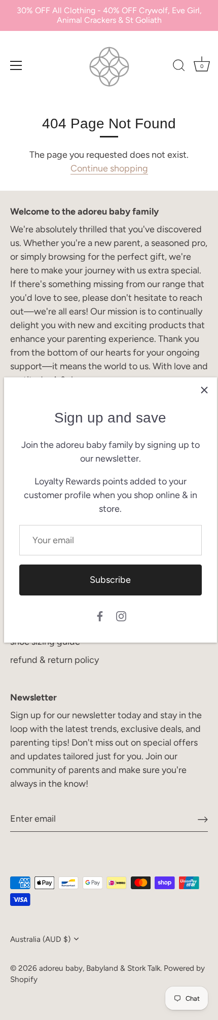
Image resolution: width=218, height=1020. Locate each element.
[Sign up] (203, 819)
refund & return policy (54, 659)
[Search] (179, 67)
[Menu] (16, 65)
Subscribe (110, 579)
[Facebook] (100, 615)
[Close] (204, 390)
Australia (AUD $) (40, 939)
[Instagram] (121, 615)
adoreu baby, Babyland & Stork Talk (99, 968)
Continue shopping (109, 168)
